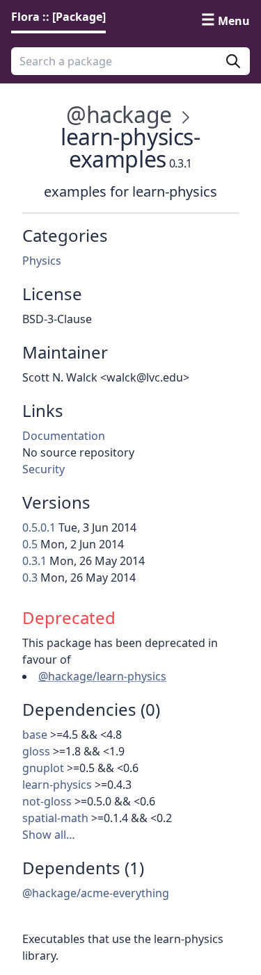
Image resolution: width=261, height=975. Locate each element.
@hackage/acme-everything (95, 893)
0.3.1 (34, 560)
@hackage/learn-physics (102, 676)
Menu (234, 20)
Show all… (48, 834)
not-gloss (47, 801)
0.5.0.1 (39, 527)
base (34, 734)
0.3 (30, 577)
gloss (36, 751)
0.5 (30, 544)
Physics (41, 260)
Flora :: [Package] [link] (58, 16)
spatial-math (55, 818)
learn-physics (57, 784)
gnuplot (43, 768)
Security (43, 469)
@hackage (119, 114)
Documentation (63, 435)
